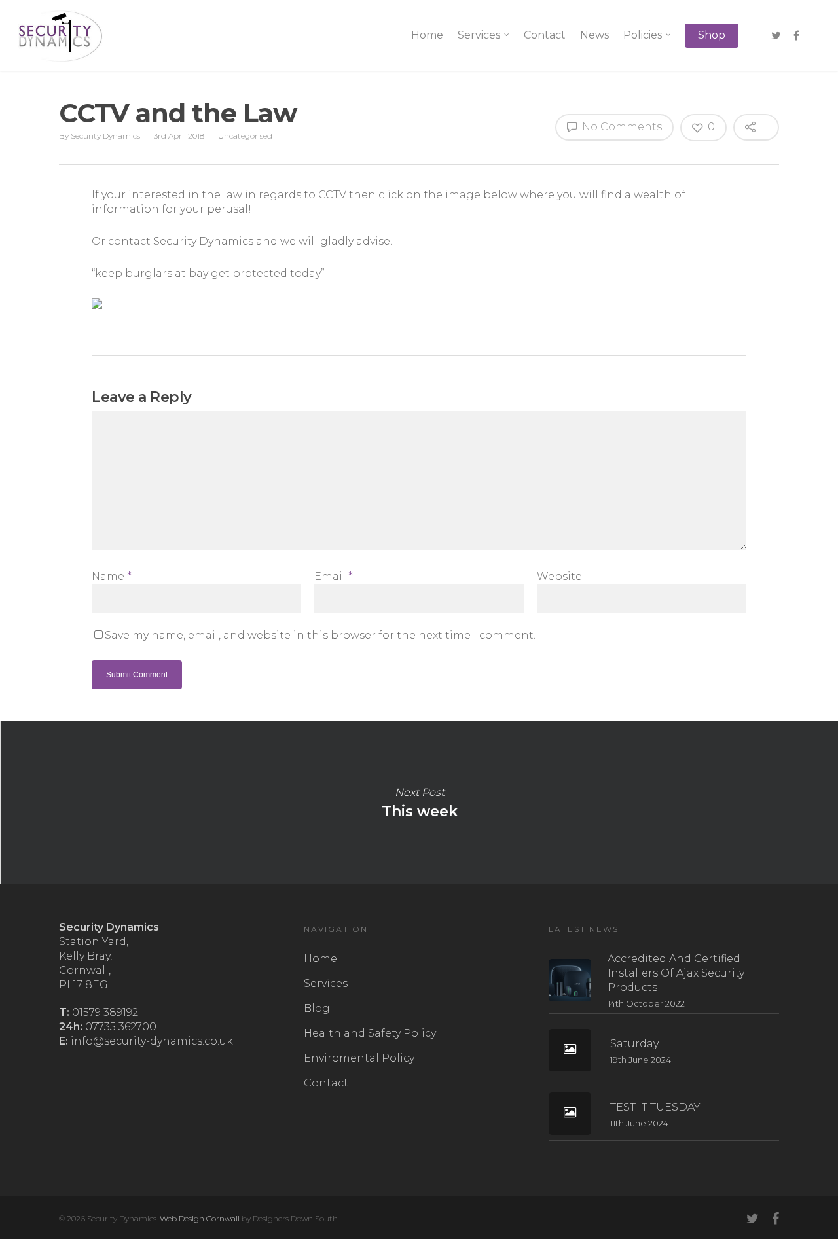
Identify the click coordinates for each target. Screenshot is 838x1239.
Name (112, 576)
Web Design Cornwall (200, 1218)
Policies (642, 35)
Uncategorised (245, 136)
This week (419, 802)
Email (333, 576)
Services (479, 35)
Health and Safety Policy (370, 1033)
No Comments (620, 126)
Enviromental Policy (359, 1058)
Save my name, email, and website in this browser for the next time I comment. (320, 635)
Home (427, 35)
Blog (317, 1008)
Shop (711, 35)
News (594, 35)
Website (559, 576)
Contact (545, 35)
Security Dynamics (105, 136)
